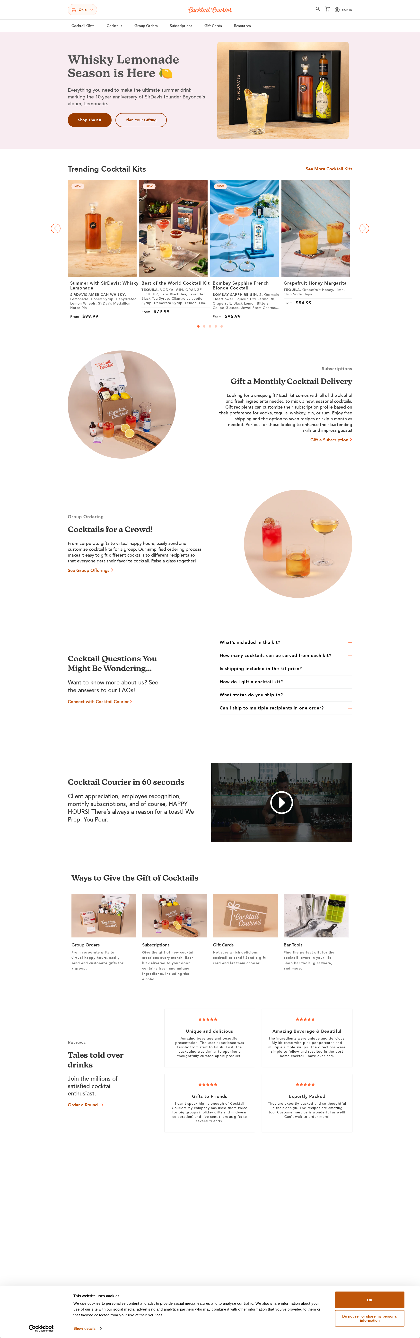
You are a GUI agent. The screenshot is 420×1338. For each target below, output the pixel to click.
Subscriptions (181, 25)
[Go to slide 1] (198, 326)
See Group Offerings (88, 571)
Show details (84, 1328)
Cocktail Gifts (83, 25)
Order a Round (83, 1105)
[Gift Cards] (245, 936)
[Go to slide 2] (204, 326)
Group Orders (146, 25)
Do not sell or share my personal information (369, 1318)
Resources (242, 25)
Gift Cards (213, 25)
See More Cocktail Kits (329, 169)
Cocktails (114, 25)
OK (370, 1300)
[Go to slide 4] (216, 326)
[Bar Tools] (316, 936)
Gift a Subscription (329, 440)
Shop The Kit (89, 120)
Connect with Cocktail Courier (98, 702)
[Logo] (210, 10)
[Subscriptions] (174, 936)
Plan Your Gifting (141, 120)
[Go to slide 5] (221, 326)
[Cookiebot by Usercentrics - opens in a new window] (41, 1328)
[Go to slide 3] (210, 326)
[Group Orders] (103, 936)
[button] (318, 10)
